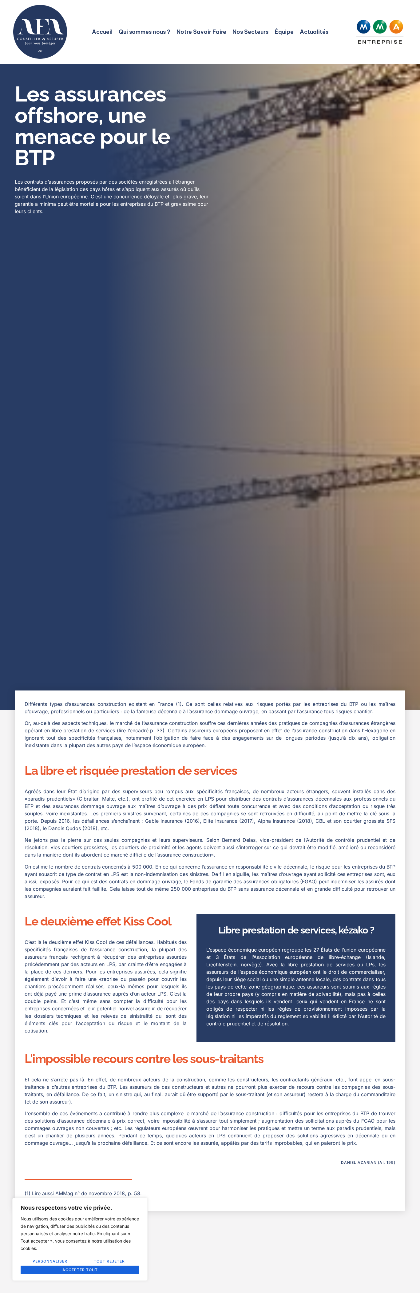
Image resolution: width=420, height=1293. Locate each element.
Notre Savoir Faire (201, 31)
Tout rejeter (109, 1261)
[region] (80, 1239)
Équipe (284, 31)
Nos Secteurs (250, 31)
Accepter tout (80, 1269)
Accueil (102, 31)
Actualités (314, 31)
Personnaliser (50, 1261)
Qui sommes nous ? (144, 31)
